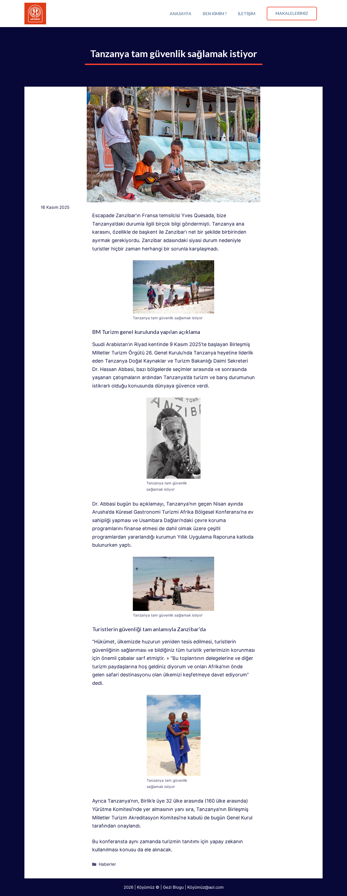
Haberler (107, 864)
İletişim (246, 13)
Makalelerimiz (291, 13)
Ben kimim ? (215, 13)
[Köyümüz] (35, 13)
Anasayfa (180, 13)
